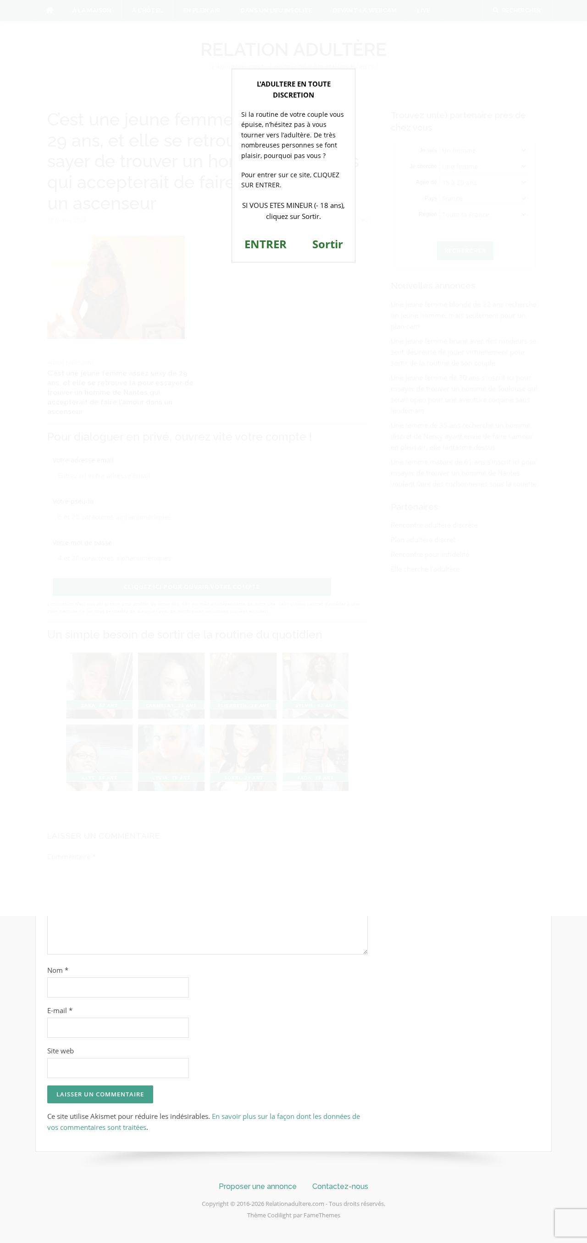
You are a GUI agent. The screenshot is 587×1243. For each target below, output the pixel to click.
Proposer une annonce (258, 1186)
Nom (57, 970)
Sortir (327, 243)
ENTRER (265, 243)
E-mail (59, 1010)
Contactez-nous (340, 1186)
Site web (60, 1050)
